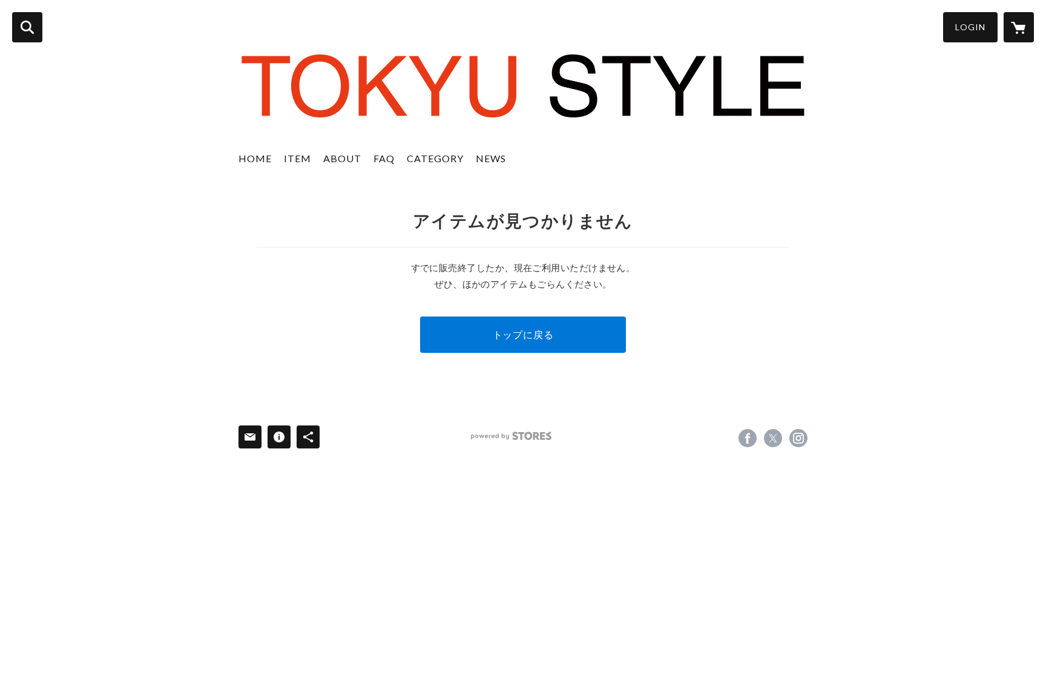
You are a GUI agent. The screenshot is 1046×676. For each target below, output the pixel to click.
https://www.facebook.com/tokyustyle (747, 438)
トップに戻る (523, 334)
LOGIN (970, 27)
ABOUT (342, 158)
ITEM (297, 158)
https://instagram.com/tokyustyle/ (798, 438)
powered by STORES (511, 436)
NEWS (491, 158)
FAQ (384, 158)
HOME (255, 158)
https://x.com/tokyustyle (773, 438)
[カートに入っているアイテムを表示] (1019, 27)
